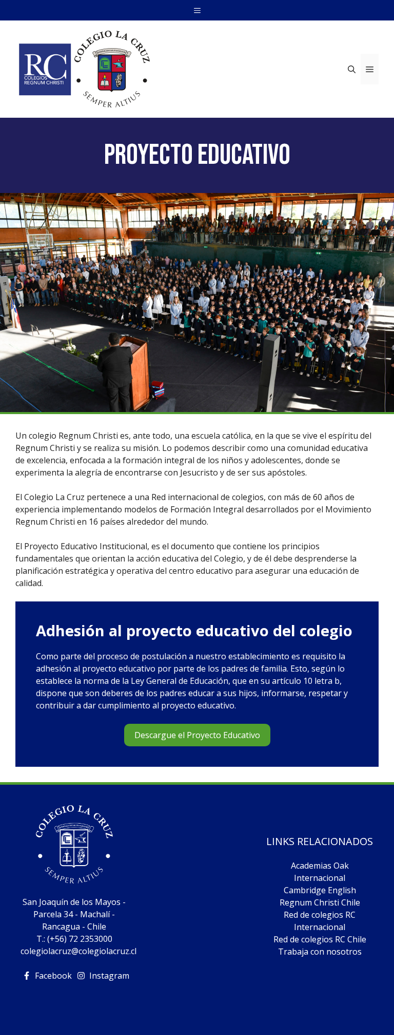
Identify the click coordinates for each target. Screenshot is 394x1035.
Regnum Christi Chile (320, 902)
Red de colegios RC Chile (319, 939)
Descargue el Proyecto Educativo (197, 735)
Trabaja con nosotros (320, 951)
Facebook (53, 975)
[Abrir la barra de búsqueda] (352, 69)
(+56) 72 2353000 (79, 938)
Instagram (109, 975)
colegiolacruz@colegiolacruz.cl (78, 951)
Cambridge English (320, 890)
